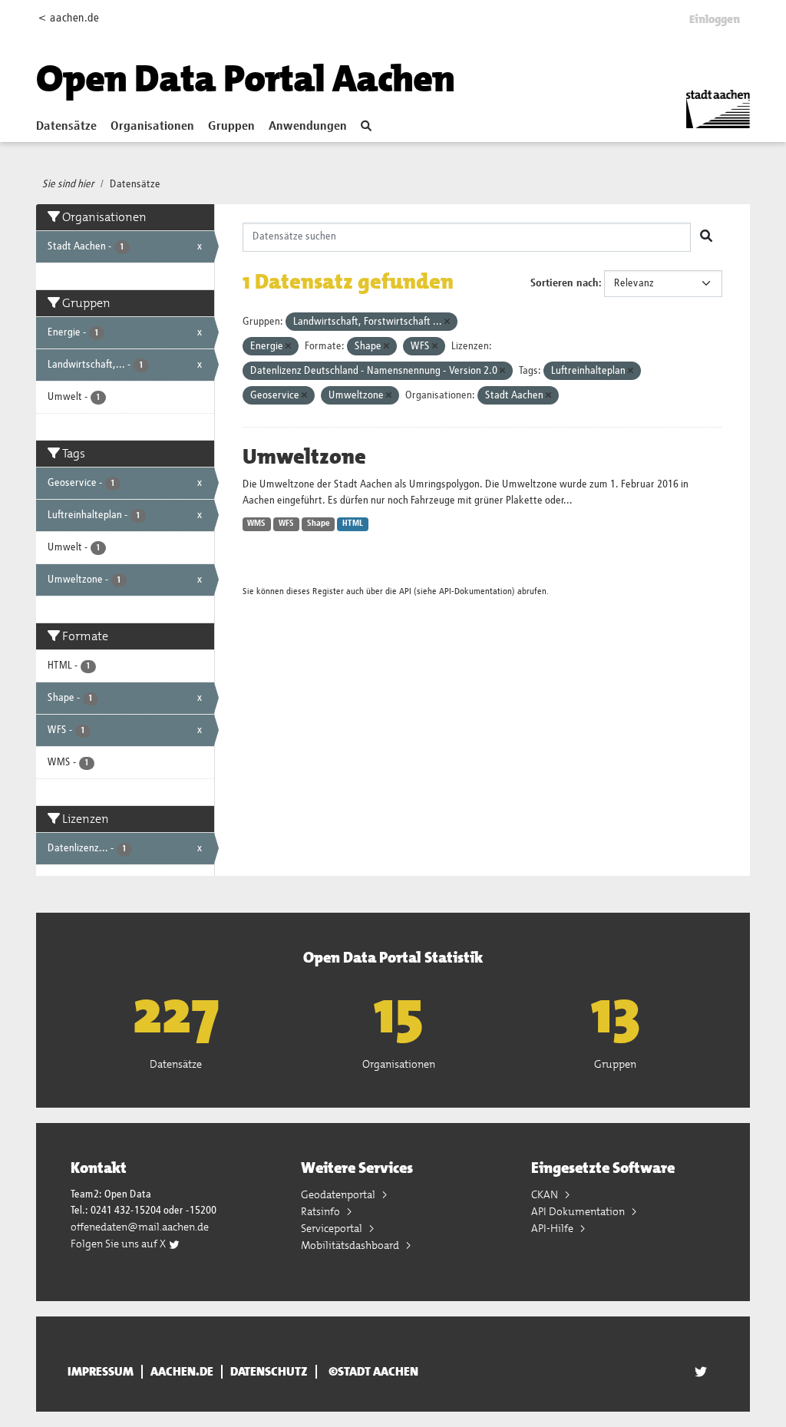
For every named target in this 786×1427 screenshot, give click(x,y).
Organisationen (152, 127)
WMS (256, 523)
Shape (318, 523)
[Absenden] (706, 237)
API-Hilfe (553, 1228)
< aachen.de (68, 18)
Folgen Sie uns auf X (119, 1243)
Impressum (101, 1372)
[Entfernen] (447, 322)
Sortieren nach (564, 283)
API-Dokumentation (475, 591)
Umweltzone (304, 457)
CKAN (545, 1194)
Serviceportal (333, 1228)
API (405, 591)
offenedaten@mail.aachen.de (140, 1227)
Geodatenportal (339, 1194)
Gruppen (231, 127)
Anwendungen (308, 127)
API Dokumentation (579, 1211)
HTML (352, 523)
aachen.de (181, 1372)
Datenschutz (269, 1372)
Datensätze (66, 127)
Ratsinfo (321, 1211)
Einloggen (714, 19)
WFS (286, 523)
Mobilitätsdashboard (351, 1245)
